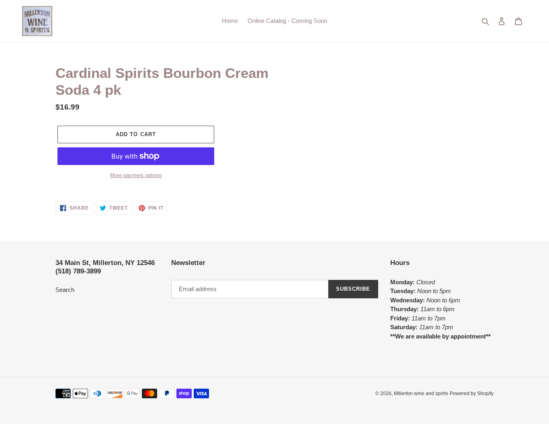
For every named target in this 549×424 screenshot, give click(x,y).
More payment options (136, 175)
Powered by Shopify (472, 393)
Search (64, 289)
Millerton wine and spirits (421, 393)
